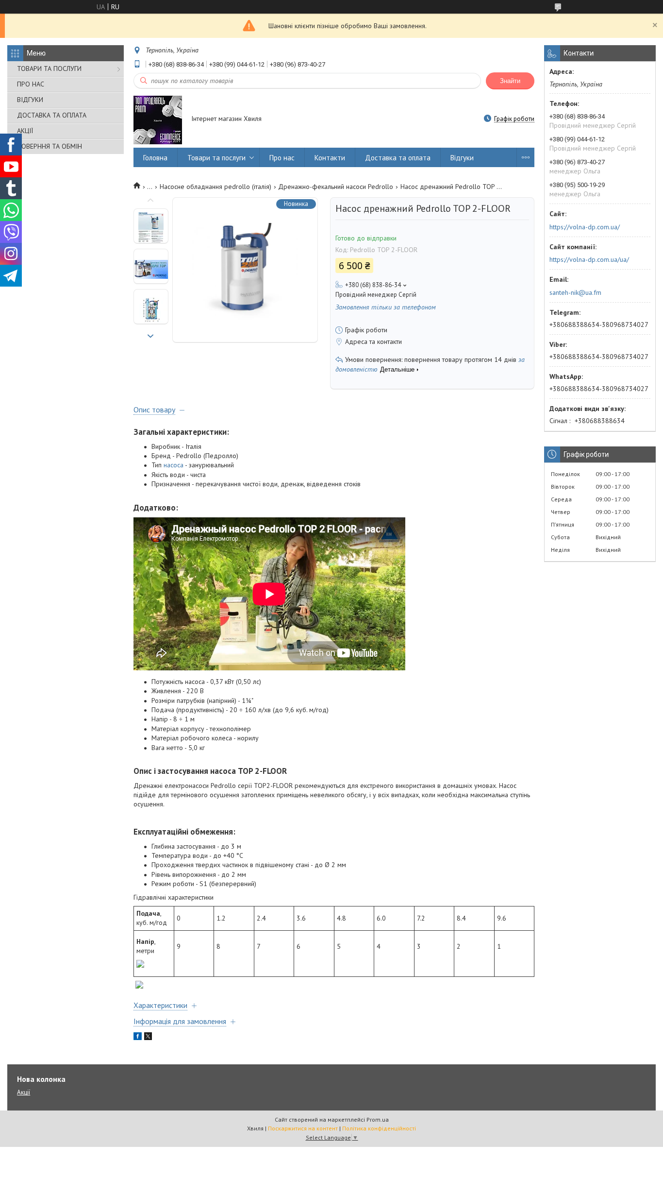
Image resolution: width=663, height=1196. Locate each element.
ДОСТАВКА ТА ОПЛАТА (51, 115)
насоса (173, 465)
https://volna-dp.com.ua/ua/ (589, 259)
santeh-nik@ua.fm (575, 292)
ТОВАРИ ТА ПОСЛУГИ (49, 68)
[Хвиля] (157, 119)
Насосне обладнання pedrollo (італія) (215, 186)
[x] (148, 1037)
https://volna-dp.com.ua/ (584, 226)
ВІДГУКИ (30, 99)
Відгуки (462, 157)
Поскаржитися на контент (303, 1128)
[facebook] (137, 1037)
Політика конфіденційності (379, 1128)
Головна (155, 157)
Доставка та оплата (398, 157)
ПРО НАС (30, 84)
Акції (23, 1092)
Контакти (330, 157)
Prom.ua (377, 1119)
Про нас (282, 157)
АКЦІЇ (25, 130)
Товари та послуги (216, 157)
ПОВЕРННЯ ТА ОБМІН (49, 146)
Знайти (510, 81)
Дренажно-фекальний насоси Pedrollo (335, 186)
